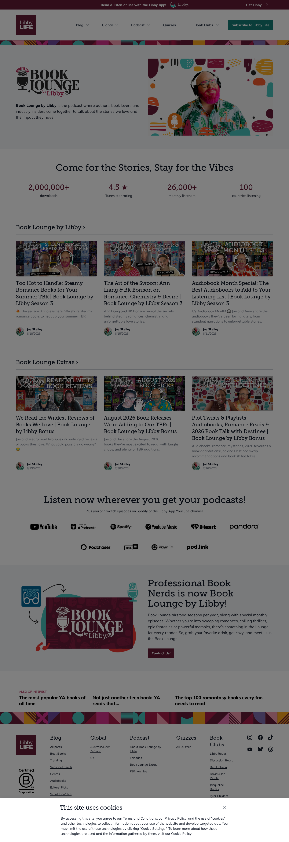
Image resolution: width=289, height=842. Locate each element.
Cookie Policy (181, 833)
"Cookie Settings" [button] (153, 828)
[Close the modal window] (224, 807)
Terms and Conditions (140, 818)
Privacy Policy (175, 818)
